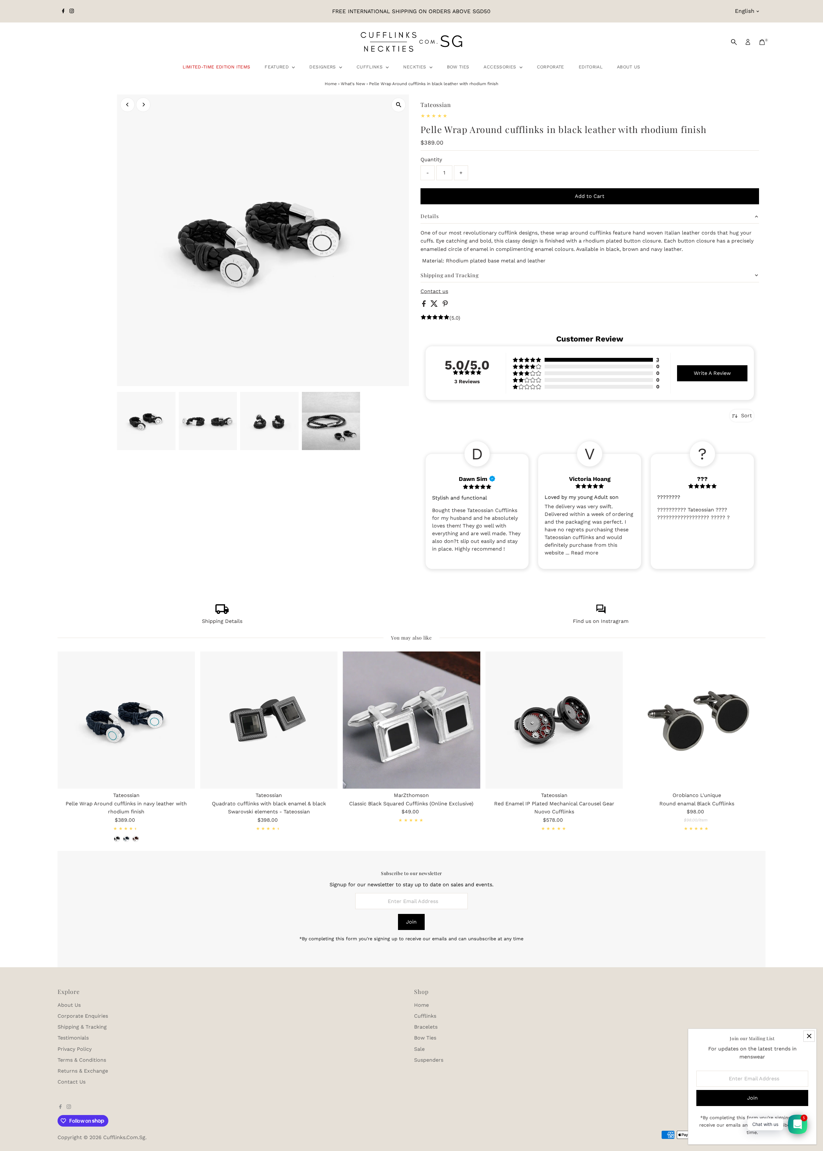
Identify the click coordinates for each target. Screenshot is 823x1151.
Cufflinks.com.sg (124, 1137)
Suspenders (428, 1060)
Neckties (415, 66)
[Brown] (135, 839)
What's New (353, 83)
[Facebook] (63, 11)
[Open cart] (762, 42)
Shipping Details (222, 621)
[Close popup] (809, 1036)
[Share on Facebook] (424, 305)
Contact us (434, 291)
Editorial (590, 66)
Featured (277, 66)
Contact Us (72, 1082)
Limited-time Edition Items (216, 66)
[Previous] (127, 104)
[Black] (117, 839)
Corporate (550, 66)
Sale (419, 1049)
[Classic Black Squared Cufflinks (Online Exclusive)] (411, 720)
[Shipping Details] (222, 612)
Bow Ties (458, 66)
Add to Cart (589, 196)
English (745, 11)
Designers (323, 66)
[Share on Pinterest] (445, 305)
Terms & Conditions (82, 1060)
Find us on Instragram (601, 621)
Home (331, 83)
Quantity (431, 159)
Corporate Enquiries (83, 1016)
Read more (584, 553)
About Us (628, 66)
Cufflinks (370, 66)
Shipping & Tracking (82, 1027)
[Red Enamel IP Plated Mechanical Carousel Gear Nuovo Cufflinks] (554, 720)
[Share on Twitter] (434, 305)
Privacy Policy (75, 1049)
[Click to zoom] (398, 105)
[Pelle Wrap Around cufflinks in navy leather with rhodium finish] (126, 720)
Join (411, 922)
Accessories (501, 66)
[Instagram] (72, 11)
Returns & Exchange (83, 1071)
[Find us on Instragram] (601, 612)
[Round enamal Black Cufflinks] (696, 720)
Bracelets (426, 1027)
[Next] (143, 104)
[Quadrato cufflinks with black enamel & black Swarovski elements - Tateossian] (269, 720)
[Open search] (734, 42)
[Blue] (126, 839)
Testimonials (73, 1038)
